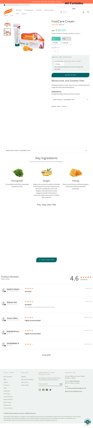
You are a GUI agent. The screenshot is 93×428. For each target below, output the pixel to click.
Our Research (29, 10)
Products (39, 10)
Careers (24, 14)
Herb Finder (7, 393)
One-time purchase (63, 57)
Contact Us (7, 385)
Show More (46, 355)
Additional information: (64, 99)
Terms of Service (8, 408)
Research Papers (8, 399)
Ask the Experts (8, 376)
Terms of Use (24, 382)
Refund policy (7, 405)
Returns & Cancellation (27, 379)
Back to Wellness (47, 259)
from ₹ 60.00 (56, 125)
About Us (19, 10)
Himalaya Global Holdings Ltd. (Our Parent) (17, 5)
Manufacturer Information (18, 150)
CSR (17, 14)
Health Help (7, 391)
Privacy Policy (25, 385)
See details (57, 69)
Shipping (65, 33)
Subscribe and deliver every (68, 61)
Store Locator (49, 10)
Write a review (5, 279)
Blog (5, 379)
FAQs (5, 388)
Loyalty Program (8, 396)
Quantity (56, 47)
